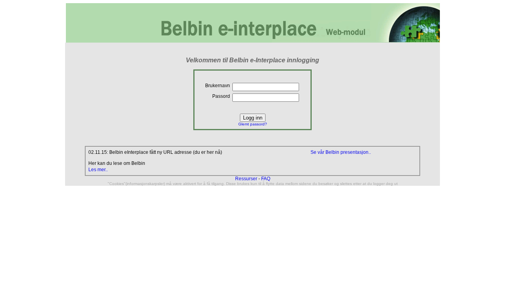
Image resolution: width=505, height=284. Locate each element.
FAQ (265, 178)
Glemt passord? (252, 124)
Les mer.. (98, 169)
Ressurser (246, 178)
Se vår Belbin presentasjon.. (340, 152)
